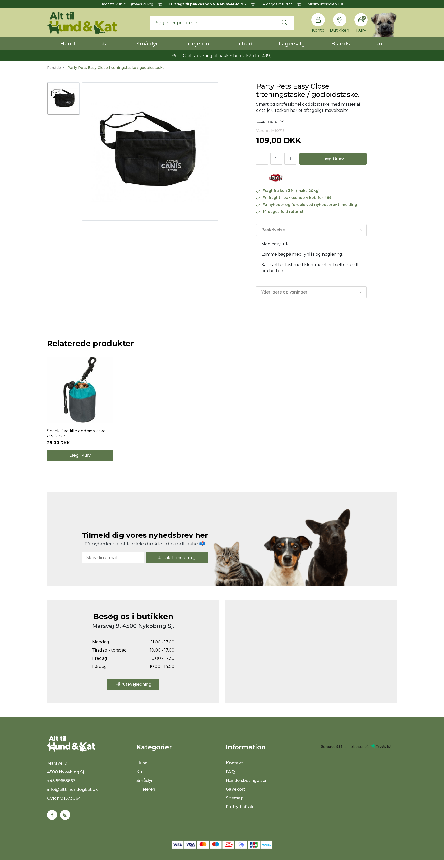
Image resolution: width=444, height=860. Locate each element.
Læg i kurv (333, 159)
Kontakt (234, 763)
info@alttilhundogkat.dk (72, 789)
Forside (54, 67)
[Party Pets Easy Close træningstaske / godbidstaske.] (63, 99)
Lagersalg (292, 44)
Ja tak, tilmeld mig (177, 557)
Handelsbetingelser (246, 780)
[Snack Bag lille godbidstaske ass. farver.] (80, 389)
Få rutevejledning (133, 684)
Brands (340, 44)
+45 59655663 (61, 780)
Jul (380, 44)
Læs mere (267, 121)
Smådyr (144, 780)
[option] (63, 98)
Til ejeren (196, 44)
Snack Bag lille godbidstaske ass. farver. (76, 433)
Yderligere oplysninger (284, 292)
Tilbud (244, 44)
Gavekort (235, 789)
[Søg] (285, 22)
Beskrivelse (273, 229)
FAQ (230, 771)
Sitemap (235, 797)
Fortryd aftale (240, 806)
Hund (67, 44)
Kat (105, 44)
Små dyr (147, 44)
